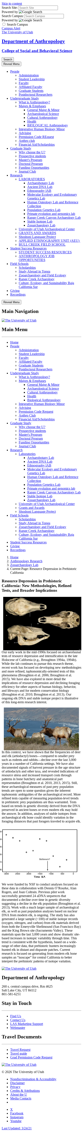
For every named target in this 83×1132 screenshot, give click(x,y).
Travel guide (18, 1053)
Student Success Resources (28, 248)
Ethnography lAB (39, 190)
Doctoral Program (31, 164)
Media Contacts (20, 1098)
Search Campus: (13, 16)
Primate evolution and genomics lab (51, 214)
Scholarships (27, 267)
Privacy (15, 1087)
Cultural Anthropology (42, 117)
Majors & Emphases (32, 106)
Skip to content (12, 3)
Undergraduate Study (24, 98)
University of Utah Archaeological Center (47, 229)
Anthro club (27, 140)
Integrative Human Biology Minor (42, 129)
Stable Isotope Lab (39, 221)
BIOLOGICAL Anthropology (47, 125)
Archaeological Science (43, 114)
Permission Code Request (36, 411)
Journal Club (27, 171)
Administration (29, 75)
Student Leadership (32, 79)
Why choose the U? (32, 152)
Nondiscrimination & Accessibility (33, 1079)
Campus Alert (11, 28)
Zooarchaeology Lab (41, 225)
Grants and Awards (31, 507)
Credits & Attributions (25, 1090)
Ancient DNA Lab (39, 187)
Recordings (18, 294)
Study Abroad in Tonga (34, 271)
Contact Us (17, 1020)
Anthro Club (27, 415)
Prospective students (32, 156)
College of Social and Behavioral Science (37, 50)
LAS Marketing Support (26, 1024)
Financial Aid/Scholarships (37, 144)
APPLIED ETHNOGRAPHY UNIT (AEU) (49, 240)
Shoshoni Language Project (37, 237)
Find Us (15, 1016)
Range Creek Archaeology (36, 279)
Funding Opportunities (34, 167)
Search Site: (10, 7)
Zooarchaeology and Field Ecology (42, 275)
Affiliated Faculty (30, 87)
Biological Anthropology (44, 400)
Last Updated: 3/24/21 (17, 1128)
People (14, 71)
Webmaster (17, 1027)
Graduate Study (20, 148)
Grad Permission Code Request (31, 1057)
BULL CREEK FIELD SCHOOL (42, 244)
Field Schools (19, 264)
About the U (18, 1094)
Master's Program (30, 160)
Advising (25, 133)
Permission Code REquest (36, 137)
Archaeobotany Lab (40, 183)
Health (31, 121)
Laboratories (27, 454)
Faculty (24, 83)
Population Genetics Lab (43, 210)
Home (14, 342)
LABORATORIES (32, 179)
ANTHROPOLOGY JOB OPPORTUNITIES (36, 258)
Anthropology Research (26, 561)
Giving (15, 290)
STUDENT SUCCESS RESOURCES (45, 252)
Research (16, 175)
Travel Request (20, 1049)
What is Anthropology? (34, 102)
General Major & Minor (43, 110)
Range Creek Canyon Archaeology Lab (54, 217)
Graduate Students (31, 90)
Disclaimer (17, 1083)
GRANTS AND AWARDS (37, 233)
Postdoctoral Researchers (35, 94)
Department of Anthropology (33, 41)
